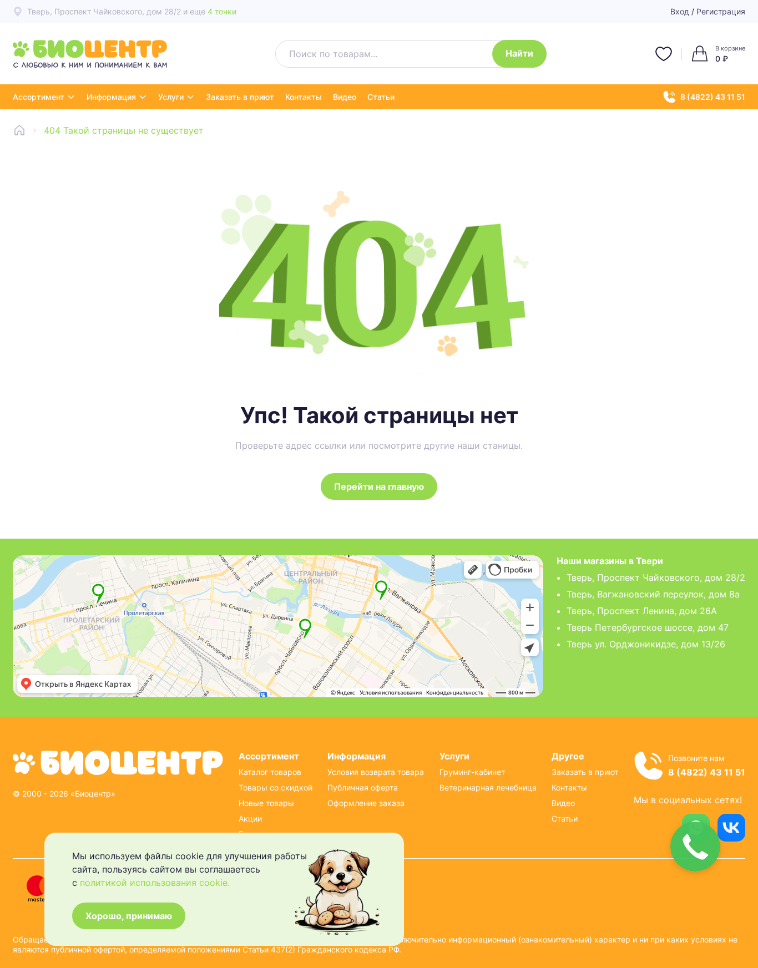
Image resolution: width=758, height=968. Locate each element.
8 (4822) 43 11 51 (712, 97)
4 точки (222, 11)
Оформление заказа (366, 803)
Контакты (303, 97)
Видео (344, 97)
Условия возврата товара (375, 772)
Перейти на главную (379, 486)
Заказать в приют (240, 97)
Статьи (381, 97)
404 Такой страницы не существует (124, 130)
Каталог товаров (270, 772)
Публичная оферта (362, 787)
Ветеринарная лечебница (488, 787)
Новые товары (266, 803)
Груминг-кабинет (472, 772)
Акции (250, 818)
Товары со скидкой (275, 787)
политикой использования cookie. (155, 882)
